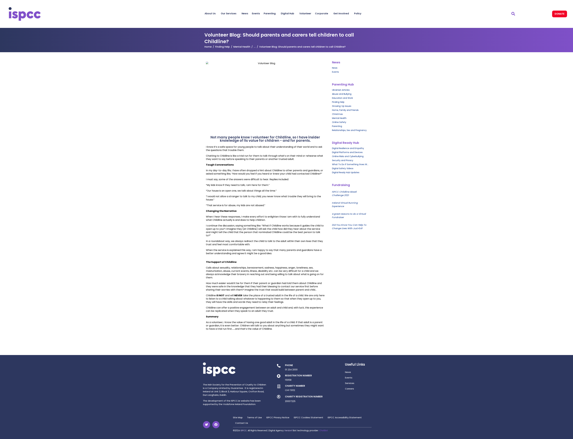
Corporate (321, 13)
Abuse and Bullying (341, 93)
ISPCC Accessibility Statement (345, 417)
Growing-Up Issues (341, 106)
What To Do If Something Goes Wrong (350, 164)
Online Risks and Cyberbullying (347, 156)
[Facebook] (216, 424)
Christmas (337, 114)
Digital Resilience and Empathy (348, 148)
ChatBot (323, 430)
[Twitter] (206, 424)
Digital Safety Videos (342, 168)
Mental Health (339, 118)
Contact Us (241, 423)
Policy (357, 13)
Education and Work (342, 98)
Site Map (238, 417)
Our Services (228, 13)
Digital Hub (287, 13)
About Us (210, 13)
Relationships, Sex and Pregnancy (349, 130)
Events (256, 13)
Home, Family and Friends (345, 110)
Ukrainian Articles (341, 89)
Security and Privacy (342, 160)
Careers (349, 388)
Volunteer (305, 13)
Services (349, 383)
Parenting (270, 13)
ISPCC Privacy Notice (277, 417)
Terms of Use (254, 417)
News (245, 13)
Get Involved (341, 13)
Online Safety (339, 122)
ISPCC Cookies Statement (308, 417)
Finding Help (338, 102)
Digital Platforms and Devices (347, 152)
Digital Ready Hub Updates (345, 172)
